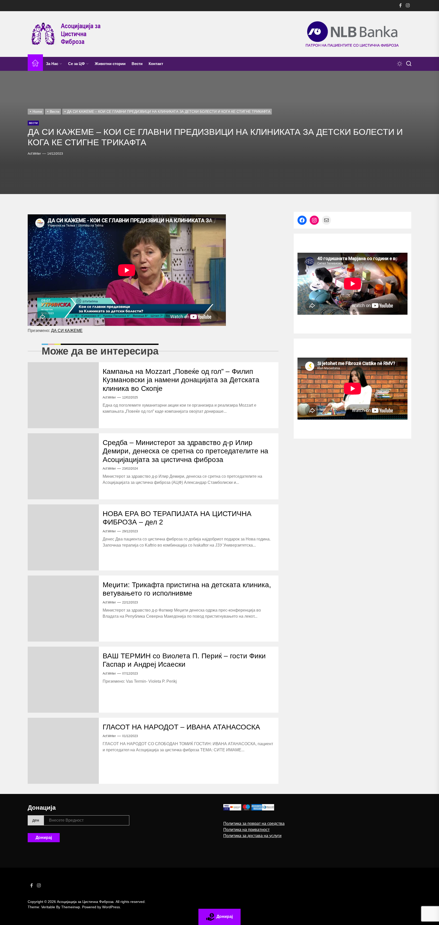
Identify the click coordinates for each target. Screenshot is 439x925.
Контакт (156, 63)
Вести (137, 63)
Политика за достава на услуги (252, 836)
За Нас (52, 63)
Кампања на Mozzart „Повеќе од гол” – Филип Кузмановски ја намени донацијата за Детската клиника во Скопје (181, 380)
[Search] (408, 64)
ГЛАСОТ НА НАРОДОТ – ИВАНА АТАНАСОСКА (181, 727)
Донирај (44, 837)
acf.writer (34, 153)
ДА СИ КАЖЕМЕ (67, 330)
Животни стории (110, 63)
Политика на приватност (246, 829)
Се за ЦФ (76, 63)
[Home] (35, 64)
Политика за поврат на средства (254, 823)
